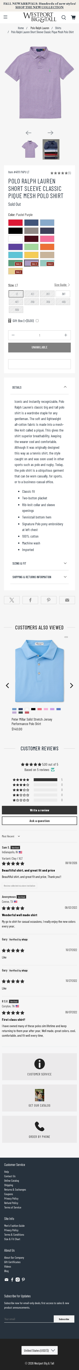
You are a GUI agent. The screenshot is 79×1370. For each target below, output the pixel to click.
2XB (32, 302)
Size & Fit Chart (12, 1239)
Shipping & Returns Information (31, 577)
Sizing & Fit (19, 563)
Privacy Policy (11, 1198)
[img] (13, 863)
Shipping (8, 1185)
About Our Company (14, 1257)
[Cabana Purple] (15, 247)
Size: (37, 285)
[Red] (15, 222)
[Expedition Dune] (47, 255)
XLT (32, 294)
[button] (59, 173)
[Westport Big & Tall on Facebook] (12, 1280)
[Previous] (28, 133)
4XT (17, 302)
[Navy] (47, 230)
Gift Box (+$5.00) (23, 320)
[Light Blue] (47, 222)
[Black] (15, 230)
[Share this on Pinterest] (48, 600)
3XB (48, 302)
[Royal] (31, 222)
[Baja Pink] (47, 239)
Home (21, 28)
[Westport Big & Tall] (39, 17)
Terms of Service (12, 1207)
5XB (17, 309)
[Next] (50, 133)
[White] (15, 239)
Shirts (58, 28)
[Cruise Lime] (31, 247)
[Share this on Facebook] (30, 600)
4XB (64, 302)
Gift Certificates (12, 1262)
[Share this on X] (12, 600)
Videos (7, 1266)
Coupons (8, 1194)
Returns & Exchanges (15, 1189)
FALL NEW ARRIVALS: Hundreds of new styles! (39, 5)
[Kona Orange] (47, 247)
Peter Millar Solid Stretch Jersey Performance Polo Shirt (32, 721)
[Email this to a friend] (67, 600)
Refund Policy (11, 1203)
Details (16, 387)
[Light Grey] (31, 230)
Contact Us (9, 1176)
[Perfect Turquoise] (15, 255)
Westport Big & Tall (44, 1363)
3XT (64, 294)
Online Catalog (11, 1180)
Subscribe (64, 1318)
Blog (6, 1271)
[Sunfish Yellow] (31, 255)
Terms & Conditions (14, 1234)
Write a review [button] (39, 810)
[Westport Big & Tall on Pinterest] (23, 1280)
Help (6, 1171)
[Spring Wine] (31, 239)
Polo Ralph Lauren (39, 28)
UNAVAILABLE (39, 347)
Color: (20, 214)
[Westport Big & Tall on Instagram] (17, 1280)
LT (17, 294)
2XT (48, 294)
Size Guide (60, 285)
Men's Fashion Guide (14, 1225)
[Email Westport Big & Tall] (6, 1280)
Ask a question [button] (39, 821)
